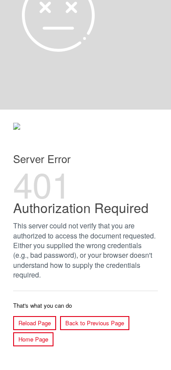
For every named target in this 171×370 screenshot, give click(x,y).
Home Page (33, 339)
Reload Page (34, 323)
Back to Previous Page (94, 323)
